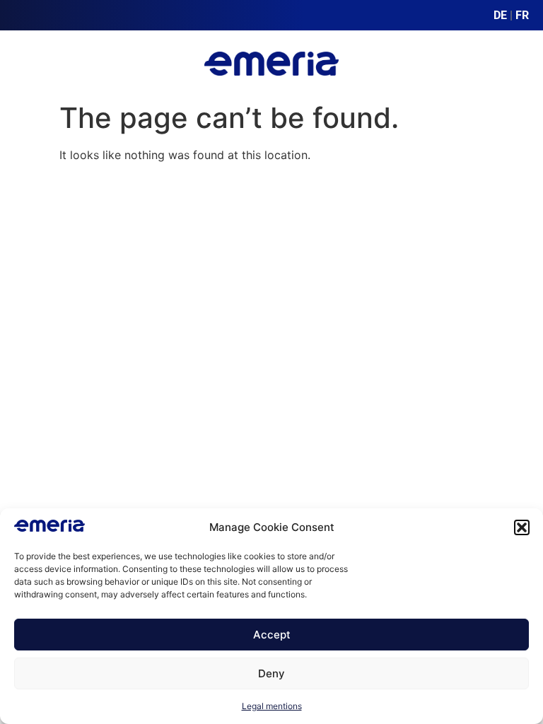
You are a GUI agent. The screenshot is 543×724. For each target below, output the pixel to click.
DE (500, 15)
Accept (272, 634)
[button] (522, 527)
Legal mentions (272, 706)
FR (522, 15)
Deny (271, 673)
